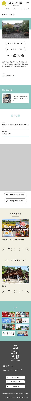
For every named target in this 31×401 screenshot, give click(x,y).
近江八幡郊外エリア (8, 76)
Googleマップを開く (16, 201)
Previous (3, 249)
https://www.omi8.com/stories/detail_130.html (15, 230)
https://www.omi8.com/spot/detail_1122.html (15, 276)
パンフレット (15, 377)
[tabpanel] (15, 230)
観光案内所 (16, 386)
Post (18, 55)
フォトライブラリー (16, 382)
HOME (7, 9)
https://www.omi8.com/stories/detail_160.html (15, 98)
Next (27, 249)
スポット (15, 9)
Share (14, 55)
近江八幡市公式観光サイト (12, 3)
